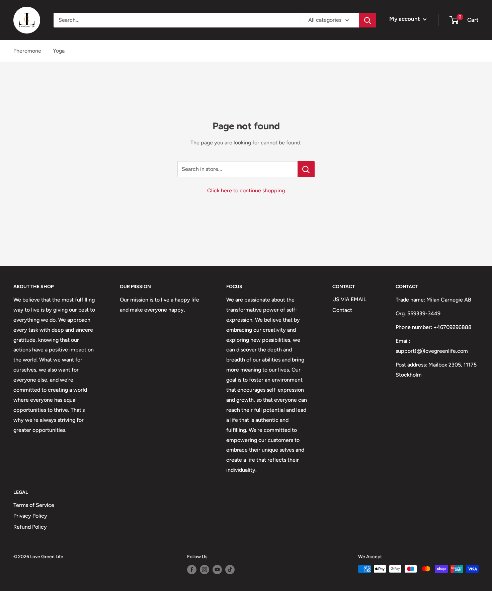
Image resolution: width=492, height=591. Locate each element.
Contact (342, 310)
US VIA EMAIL (349, 299)
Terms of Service (33, 505)
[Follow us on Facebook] (191, 569)
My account (405, 18)
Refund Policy (30, 527)
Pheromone (27, 51)
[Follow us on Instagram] (204, 569)
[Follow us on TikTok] (230, 569)
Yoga (59, 51)
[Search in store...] (306, 169)
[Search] (367, 20)
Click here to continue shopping (246, 190)
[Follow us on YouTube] (217, 569)
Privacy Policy (30, 516)
